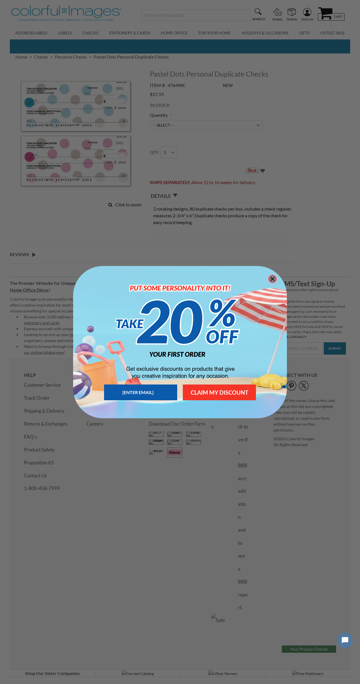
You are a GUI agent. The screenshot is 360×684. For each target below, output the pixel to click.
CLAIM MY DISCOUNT (219, 392)
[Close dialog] (272, 278)
